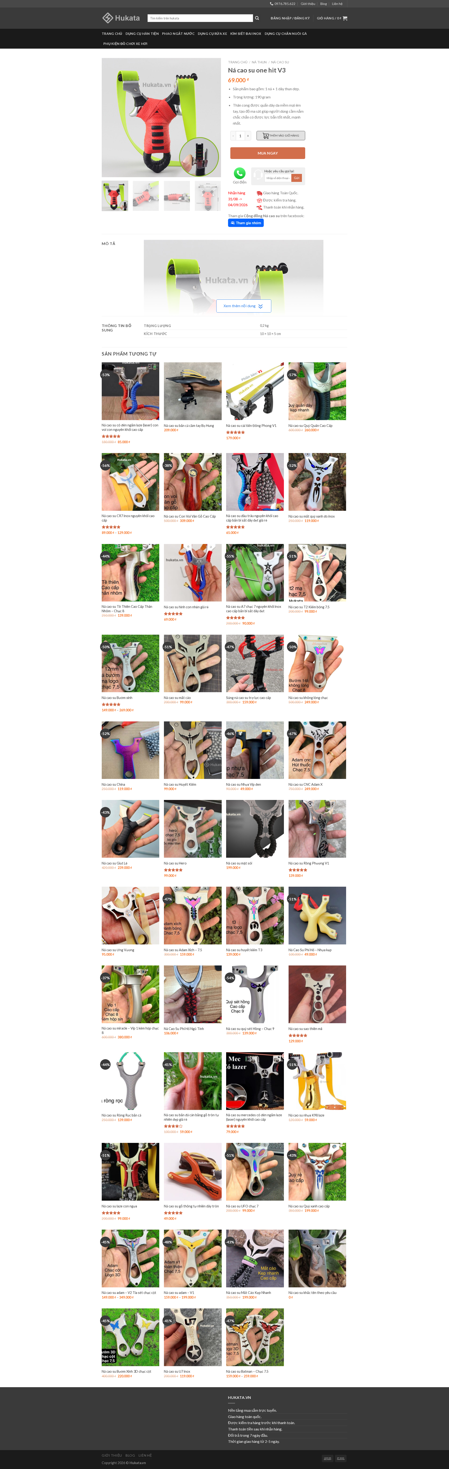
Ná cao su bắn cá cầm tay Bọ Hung (189, 426)
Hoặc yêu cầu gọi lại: (279, 171)
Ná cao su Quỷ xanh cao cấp (309, 1206)
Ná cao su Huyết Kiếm (180, 784)
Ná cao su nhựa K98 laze (306, 1115)
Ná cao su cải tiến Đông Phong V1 (251, 426)
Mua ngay (268, 153)
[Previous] (110, 118)
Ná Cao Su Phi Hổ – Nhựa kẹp (310, 950)
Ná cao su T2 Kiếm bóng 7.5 (309, 607)
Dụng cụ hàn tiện (142, 34)
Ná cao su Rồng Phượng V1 (309, 863)
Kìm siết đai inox (245, 34)
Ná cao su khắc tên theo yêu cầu (313, 1293)
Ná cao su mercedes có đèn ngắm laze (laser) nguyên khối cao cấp (254, 1117)
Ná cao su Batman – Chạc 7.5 (247, 1371)
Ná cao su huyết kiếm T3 (244, 950)
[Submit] (257, 18)
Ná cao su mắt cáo (177, 698)
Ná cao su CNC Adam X (305, 784)
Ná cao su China (113, 784)
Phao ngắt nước (178, 34)
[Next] (213, 118)
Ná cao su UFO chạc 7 (242, 1206)
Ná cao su (280, 62)
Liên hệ (337, 4)
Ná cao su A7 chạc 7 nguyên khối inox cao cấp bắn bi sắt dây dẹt (253, 609)
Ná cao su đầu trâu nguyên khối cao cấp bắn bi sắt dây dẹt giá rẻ (252, 518)
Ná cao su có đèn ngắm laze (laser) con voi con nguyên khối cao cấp (130, 427)
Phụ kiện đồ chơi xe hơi (125, 44)
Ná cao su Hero (175, 863)
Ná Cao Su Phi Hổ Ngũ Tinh (184, 1029)
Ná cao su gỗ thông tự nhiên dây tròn (191, 1206)
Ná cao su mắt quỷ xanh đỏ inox (312, 516)
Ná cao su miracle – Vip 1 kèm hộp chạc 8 (130, 1030)
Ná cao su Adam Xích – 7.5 (183, 950)
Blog (323, 4)
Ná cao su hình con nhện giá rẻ (186, 607)
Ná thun (259, 62)
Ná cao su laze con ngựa (119, 1206)
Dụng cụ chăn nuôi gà (286, 34)
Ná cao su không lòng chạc (308, 698)
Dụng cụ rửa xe (212, 34)
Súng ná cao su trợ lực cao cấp (248, 698)
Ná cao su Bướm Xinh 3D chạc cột (126, 1371)
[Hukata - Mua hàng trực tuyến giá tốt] (121, 18)
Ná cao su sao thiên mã (305, 1029)
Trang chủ (112, 34)
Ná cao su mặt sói (239, 863)
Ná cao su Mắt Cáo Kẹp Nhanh (248, 1293)
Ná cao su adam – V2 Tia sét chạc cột (129, 1293)
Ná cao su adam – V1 (179, 1293)
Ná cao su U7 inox (177, 1371)
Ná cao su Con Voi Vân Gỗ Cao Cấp (190, 516)
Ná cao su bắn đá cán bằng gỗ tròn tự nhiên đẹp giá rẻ (191, 1117)
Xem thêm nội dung (240, 306)
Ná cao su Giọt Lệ (114, 863)
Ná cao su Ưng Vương (118, 950)
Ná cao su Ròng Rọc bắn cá (121, 1115)
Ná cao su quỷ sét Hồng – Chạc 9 (250, 1029)
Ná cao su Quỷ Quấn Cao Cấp (311, 426)
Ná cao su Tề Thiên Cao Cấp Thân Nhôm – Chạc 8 (127, 609)
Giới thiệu (308, 4)
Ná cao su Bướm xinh (117, 698)
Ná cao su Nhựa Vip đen (243, 784)
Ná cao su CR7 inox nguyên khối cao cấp (128, 518)
